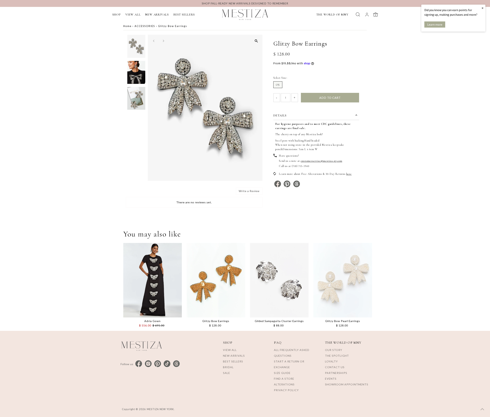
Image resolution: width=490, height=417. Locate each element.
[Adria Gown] (152, 280)
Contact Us (335, 367)
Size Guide (282, 372)
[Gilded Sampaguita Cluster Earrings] (279, 280)
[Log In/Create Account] (367, 14)
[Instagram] (148, 363)
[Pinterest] (157, 363)
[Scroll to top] (482, 409)
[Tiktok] (167, 363)
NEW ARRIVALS (157, 14)
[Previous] (154, 41)
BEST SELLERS (184, 14)
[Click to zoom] (256, 41)
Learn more (434, 24)
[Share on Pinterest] (287, 186)
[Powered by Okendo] (143, 192)
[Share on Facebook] (278, 186)
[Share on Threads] (296, 186)
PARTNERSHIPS (336, 372)
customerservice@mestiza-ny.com (321, 161)
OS (278, 85)
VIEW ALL (132, 14)
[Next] (163, 41)
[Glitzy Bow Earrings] (216, 280)
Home (127, 26)
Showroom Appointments (346, 384)
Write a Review (249, 191)
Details (280, 115)
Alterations (284, 384)
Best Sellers (233, 361)
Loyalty (331, 361)
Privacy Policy (286, 390)
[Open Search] (358, 14)
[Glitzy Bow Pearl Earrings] (342, 280)
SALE (226, 372)
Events (330, 378)
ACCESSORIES (145, 26)
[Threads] (176, 363)
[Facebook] (138, 363)
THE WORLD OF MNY (332, 14)
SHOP (116, 14)
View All (230, 350)
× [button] (482, 8)
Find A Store (284, 378)
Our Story (333, 350)
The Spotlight (337, 355)
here (349, 174)
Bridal (228, 367)
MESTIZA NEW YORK (160, 409)
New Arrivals (234, 355)
